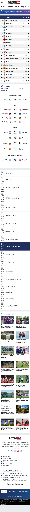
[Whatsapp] (21, 451)
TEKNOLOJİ (6, 479)
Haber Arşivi (6, 465)
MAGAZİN (24, 475)
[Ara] (27, 2)
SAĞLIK (12, 477)
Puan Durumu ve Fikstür (10, 460)
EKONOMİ (11, 473)
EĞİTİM (4, 473)
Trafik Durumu (7, 458)
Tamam (3, 504)
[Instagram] (15, 451)
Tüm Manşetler (7, 462)
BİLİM (10, 470)
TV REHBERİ (22, 481)
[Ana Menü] (2, 2)
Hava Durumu (7, 456)
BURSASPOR (6, 472)
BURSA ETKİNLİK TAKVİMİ (10, 481)
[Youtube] (18, 451)
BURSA (3, 7)
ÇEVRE (14, 472)
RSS (4, 491)
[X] (12, 451)
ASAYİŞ (17, 7)
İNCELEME (5, 475)
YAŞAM (23, 7)
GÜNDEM (10, 7)
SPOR (18, 477)
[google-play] (19, 484)
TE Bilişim (19, 496)
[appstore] (10, 484)
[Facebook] (9, 451)
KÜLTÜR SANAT (15, 475)
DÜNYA (21, 472)
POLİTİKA (5, 477)
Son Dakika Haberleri (9, 464)
